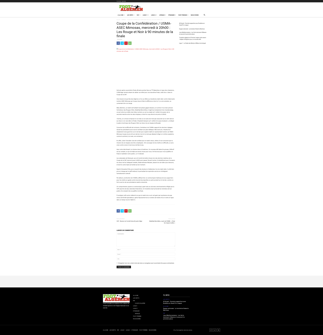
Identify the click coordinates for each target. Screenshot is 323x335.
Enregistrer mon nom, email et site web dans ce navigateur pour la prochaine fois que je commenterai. (146, 263)
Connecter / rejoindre (121, 1)
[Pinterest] (126, 43)
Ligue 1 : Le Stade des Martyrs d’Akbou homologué (192, 43)
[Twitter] (122, 43)
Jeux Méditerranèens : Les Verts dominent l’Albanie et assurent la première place (192, 33)
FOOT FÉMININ (182, 15)
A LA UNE (165, 306)
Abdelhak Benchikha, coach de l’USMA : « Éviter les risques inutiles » (162, 222)
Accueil (118, 19)
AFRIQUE (162, 15)
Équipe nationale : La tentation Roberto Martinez (192, 29)
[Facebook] (118, 43)
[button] (204, 15)
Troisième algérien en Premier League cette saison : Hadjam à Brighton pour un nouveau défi (192, 38)
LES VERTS (130, 15)
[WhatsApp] (130, 43)
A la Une (120, 15)
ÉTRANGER (171, 15)
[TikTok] (214, 330)
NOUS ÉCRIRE (195, 15)
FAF (138, 15)
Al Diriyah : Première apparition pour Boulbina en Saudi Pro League (192, 24)
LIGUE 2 (153, 15)
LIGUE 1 (145, 15)
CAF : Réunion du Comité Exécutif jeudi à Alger (129, 221)
